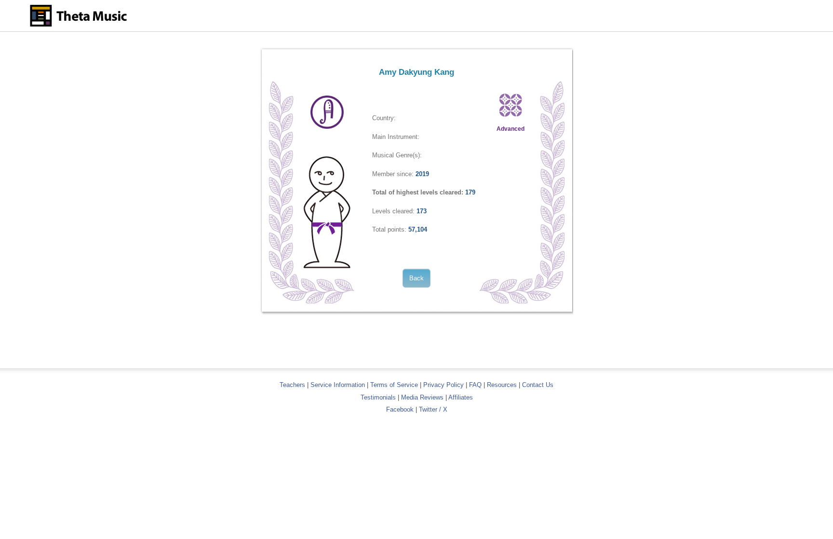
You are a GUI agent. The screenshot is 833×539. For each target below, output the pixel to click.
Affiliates (460, 397)
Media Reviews (422, 397)
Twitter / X (433, 409)
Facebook (400, 409)
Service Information (337, 384)
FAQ (475, 384)
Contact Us (537, 384)
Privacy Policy (443, 384)
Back (416, 278)
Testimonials (378, 397)
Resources (502, 384)
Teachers (293, 384)
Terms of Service (394, 384)
